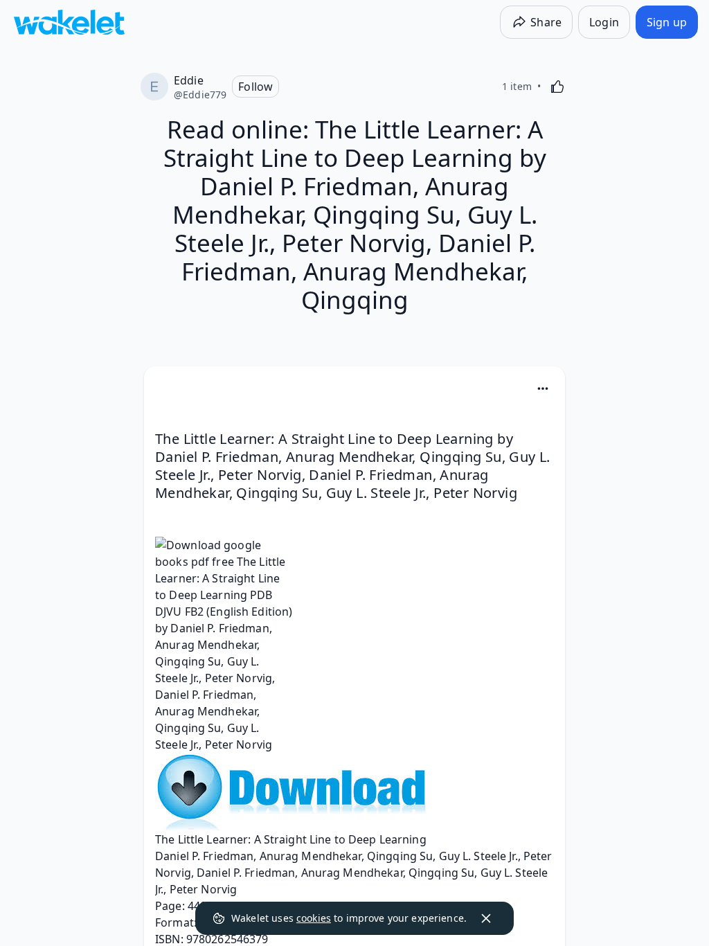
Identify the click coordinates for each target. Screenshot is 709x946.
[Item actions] (543, 388)
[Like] (557, 86)
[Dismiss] (486, 918)
